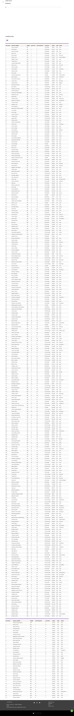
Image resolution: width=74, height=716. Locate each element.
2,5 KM (7, 41)
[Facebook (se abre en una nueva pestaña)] (64, 2)
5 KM (7, 40)
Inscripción (50, 703)
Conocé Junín (51, 706)
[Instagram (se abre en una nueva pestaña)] (66, 2)
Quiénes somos (51, 702)
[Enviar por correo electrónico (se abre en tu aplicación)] (71, 2)
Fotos (49, 704)
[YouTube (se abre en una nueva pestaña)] (68, 2)
